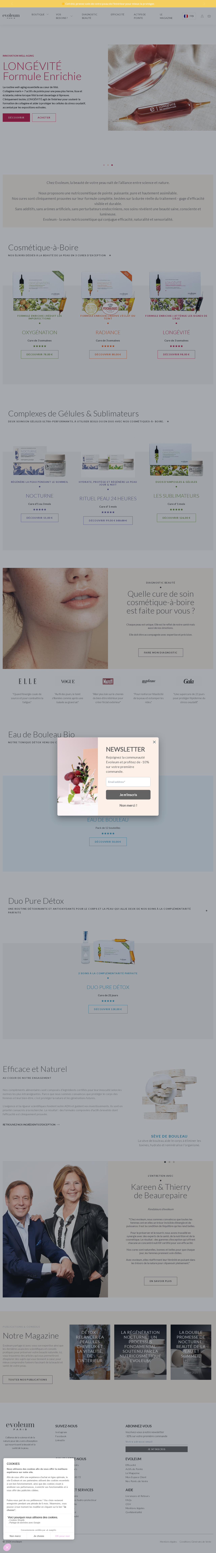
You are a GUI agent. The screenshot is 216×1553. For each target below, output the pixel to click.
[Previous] (12, 3)
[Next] (203, 3)
